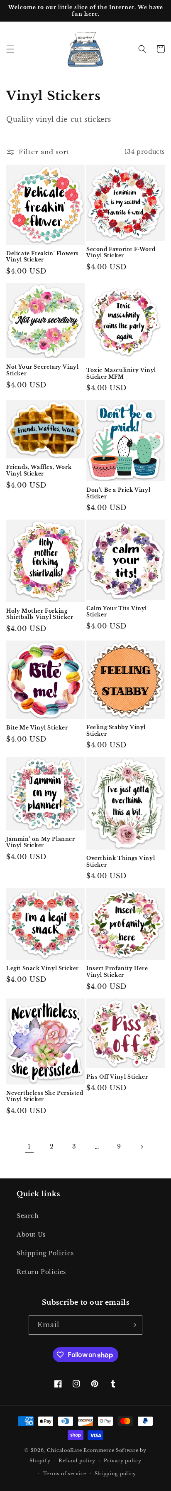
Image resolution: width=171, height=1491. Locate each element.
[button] (10, 49)
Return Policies (41, 1272)
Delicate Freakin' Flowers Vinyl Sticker (42, 256)
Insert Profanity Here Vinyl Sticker (117, 971)
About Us (31, 1234)
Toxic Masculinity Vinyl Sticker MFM (121, 373)
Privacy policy (123, 1461)
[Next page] (141, 1147)
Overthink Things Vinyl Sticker (120, 861)
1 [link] (29, 1147)
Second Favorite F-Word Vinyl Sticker (120, 252)
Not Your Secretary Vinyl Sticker (42, 370)
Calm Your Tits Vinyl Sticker (116, 611)
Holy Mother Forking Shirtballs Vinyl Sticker (39, 614)
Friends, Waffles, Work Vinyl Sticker (38, 470)
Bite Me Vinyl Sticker (37, 728)
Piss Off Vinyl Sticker (117, 1077)
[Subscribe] (133, 1325)
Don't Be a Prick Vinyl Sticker (118, 493)
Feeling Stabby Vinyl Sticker (116, 730)
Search (28, 1216)
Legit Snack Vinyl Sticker (42, 968)
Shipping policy (116, 1473)
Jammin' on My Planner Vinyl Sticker (40, 842)
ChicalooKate (64, 1450)
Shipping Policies (45, 1253)
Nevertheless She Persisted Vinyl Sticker (44, 1096)
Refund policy (77, 1461)
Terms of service (64, 1473)
